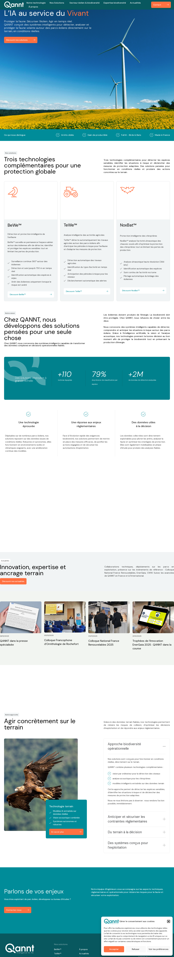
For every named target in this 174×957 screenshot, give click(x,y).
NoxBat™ (128, 225)
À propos (33, 6)
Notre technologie (36, 2)
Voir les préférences (158, 949)
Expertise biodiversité (115, 2)
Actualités (135, 2)
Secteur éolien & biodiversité (84, 2)
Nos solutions (61, 944)
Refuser (135, 949)
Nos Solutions (57, 2)
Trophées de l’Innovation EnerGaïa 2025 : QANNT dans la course (152, 644)
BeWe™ (14, 225)
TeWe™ (70, 225)
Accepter (114, 949)
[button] (168, 921)
